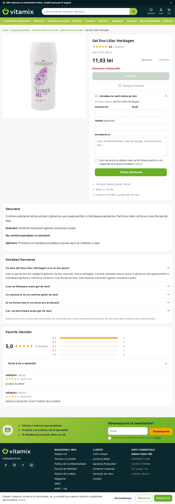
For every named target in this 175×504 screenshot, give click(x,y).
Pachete (77, 21)
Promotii (90, 21)
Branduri (103, 21)
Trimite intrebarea (131, 172)
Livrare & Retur (101, 458)
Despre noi (61, 454)
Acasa (5, 30)
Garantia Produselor (104, 463)
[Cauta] (133, 11)
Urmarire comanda (104, 468)
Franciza (131, 21)
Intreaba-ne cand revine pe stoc (118, 96)
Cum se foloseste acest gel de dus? (28, 286)
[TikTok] (22, 465)
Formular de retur (103, 473)
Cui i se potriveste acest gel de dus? (29, 310)
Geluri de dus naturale (71, 30)
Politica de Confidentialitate (70, 463)
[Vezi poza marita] (44, 76)
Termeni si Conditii (65, 458)
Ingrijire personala (58, 21)
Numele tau (101, 106)
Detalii (139, 163)
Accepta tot (163, 498)
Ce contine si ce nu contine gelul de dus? (32, 294)
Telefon (105, 120)
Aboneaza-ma (161, 431)
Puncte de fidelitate (66, 468)
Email (135, 106)
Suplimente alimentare (17, 21)
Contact (97, 478)
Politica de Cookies (65, 473)
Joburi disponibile (150, 21)
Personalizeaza (123, 498)
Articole (168, 21)
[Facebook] (5, 465)
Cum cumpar (100, 454)
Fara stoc (131, 76)
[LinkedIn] (31, 465)
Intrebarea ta (102, 134)
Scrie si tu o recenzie (22, 363)
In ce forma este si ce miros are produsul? (32, 302)
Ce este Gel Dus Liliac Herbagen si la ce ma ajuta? (37, 268)
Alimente (39, 21)
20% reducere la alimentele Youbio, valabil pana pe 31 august (38, 2)
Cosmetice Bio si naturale (45, 30)
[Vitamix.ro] (18, 11)
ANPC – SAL (61, 488)
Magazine (117, 21)
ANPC (58, 483)
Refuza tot (144, 498)
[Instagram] (14, 465)
